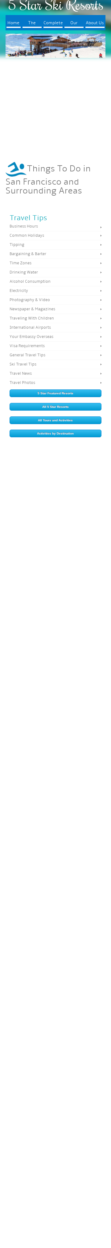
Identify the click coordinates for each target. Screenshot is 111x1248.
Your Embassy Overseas (31, 337)
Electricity (19, 291)
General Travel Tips (27, 355)
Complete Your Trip (53, 24)
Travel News (21, 374)
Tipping (17, 245)
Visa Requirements (27, 346)
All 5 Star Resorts (55, 406)
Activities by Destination (55, 433)
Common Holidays (27, 236)
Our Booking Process (74, 24)
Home (13, 23)
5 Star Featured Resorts (55, 393)
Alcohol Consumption (30, 282)
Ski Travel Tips (23, 364)
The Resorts (32, 24)
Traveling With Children (32, 318)
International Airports (30, 328)
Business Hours (24, 226)
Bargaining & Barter (28, 254)
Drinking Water (24, 272)
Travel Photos (22, 383)
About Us (95, 23)
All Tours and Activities (55, 420)
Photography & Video (30, 300)
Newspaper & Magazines (32, 309)
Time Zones (20, 263)
